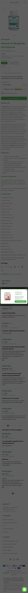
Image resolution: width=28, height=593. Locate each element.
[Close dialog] (26, 290)
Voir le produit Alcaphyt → (21, 301)
